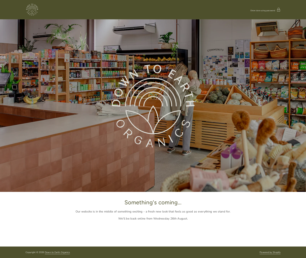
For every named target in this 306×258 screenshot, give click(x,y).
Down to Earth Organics (57, 252)
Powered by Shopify (270, 252)
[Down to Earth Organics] (32, 9)
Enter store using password (263, 10)
